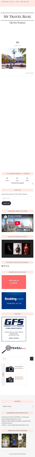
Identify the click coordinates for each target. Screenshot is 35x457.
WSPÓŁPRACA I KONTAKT (8, 1)
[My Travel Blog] (17, 18)
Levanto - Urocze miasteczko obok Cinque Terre (15, 425)
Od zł (19, 368)
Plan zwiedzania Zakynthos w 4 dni (11, 419)
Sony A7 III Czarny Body (20, 377)
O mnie (17, 1)
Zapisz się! (6, 203)
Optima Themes (22, 454)
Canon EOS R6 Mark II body (20, 366)
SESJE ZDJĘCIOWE (24, 1)
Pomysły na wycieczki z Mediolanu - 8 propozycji (15, 417)
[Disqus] (17, 100)
